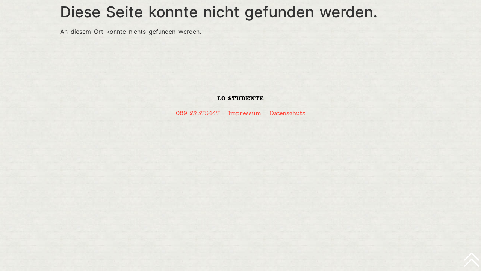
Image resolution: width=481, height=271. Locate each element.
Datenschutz (287, 113)
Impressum (244, 113)
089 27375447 (198, 113)
